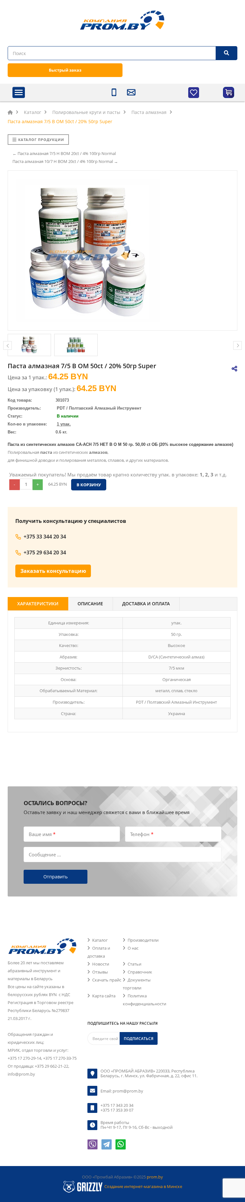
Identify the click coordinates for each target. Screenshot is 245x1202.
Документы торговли (137, 984)
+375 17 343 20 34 (116, 1105)
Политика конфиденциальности (144, 1000)
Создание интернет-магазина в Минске (143, 1186)
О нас (133, 948)
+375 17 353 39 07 (116, 1110)
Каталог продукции (41, 139)
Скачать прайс (106, 980)
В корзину (89, 485)
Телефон (141, 834)
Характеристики (37, 604)
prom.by (155, 1177)
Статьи (134, 964)
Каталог (100, 940)
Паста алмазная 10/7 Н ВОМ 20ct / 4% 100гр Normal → (65, 161)
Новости (100, 964)
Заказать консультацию (53, 570)
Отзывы (100, 972)
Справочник (140, 972)
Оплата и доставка (98, 952)
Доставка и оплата (146, 604)
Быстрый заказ (65, 70)
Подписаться (138, 1038)
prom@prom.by (128, 1091)
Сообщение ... (45, 854)
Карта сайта (103, 996)
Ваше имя (42, 834)
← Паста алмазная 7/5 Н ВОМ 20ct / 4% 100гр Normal (64, 153)
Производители (143, 940)
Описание (90, 604)
